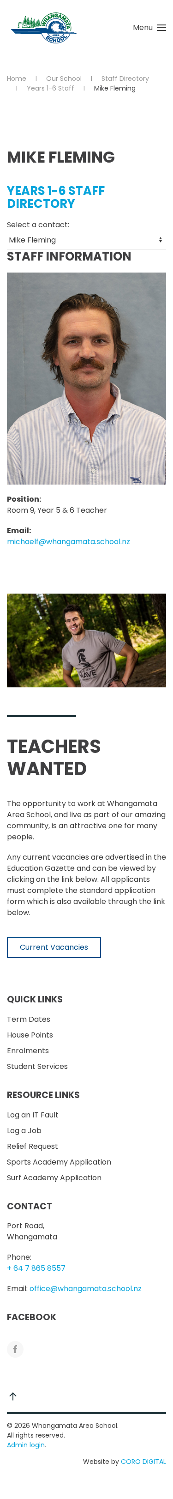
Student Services (37, 1066)
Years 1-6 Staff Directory (56, 197)
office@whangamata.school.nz (86, 1288)
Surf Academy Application (54, 1177)
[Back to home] (44, 27)
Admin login (26, 1445)
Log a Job (24, 1130)
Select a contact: (38, 224)
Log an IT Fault (33, 1115)
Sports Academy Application (59, 1162)
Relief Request (32, 1146)
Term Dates (28, 1019)
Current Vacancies (54, 947)
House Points (30, 1035)
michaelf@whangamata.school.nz (68, 541)
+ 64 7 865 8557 (36, 1268)
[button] (149, 27)
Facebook (31, 1317)
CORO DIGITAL (143, 1461)
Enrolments (28, 1050)
